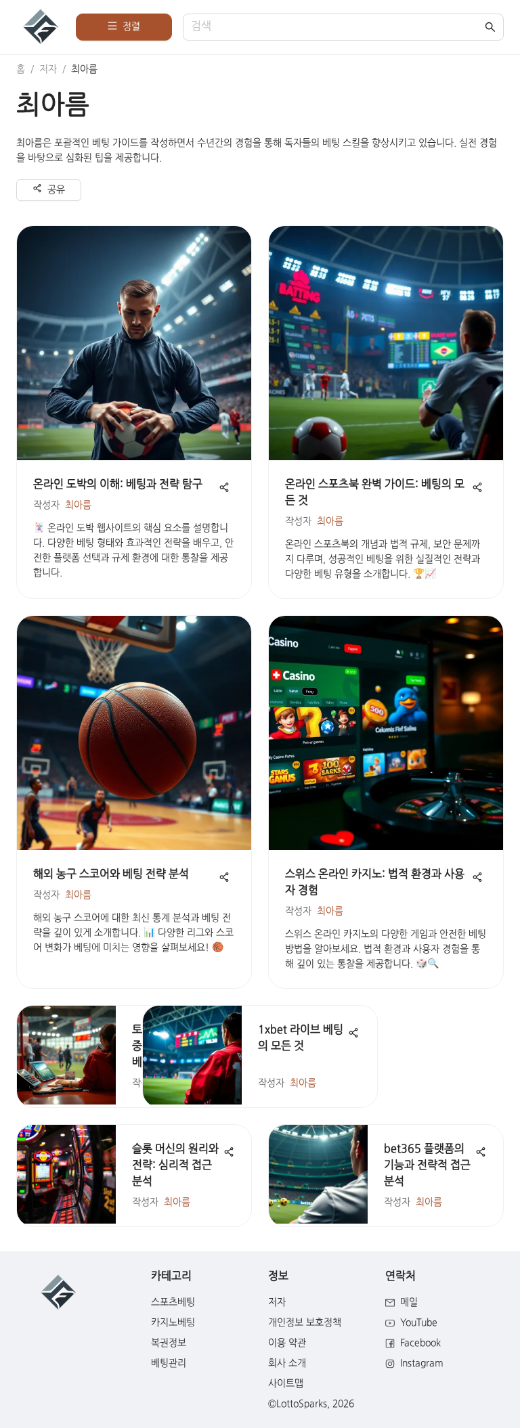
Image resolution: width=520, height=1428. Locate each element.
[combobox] (336, 27)
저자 (48, 69)
